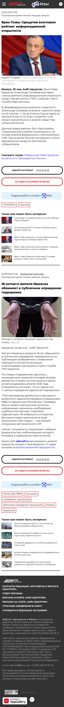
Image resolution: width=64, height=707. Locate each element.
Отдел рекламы (12, 593)
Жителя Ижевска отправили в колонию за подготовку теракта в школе (33, 534)
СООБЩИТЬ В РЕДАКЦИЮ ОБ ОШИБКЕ (24, 610)
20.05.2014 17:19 (9, 12)
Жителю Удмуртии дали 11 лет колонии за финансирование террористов (33, 524)
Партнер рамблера (28, 692)
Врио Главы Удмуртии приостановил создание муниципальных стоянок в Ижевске (36, 248)
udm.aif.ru (22, 441)
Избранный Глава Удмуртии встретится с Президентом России (30, 157)
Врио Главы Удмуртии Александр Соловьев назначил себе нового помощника (34, 257)
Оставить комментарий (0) (32, 181)
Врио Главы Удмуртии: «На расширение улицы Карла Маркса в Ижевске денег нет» (36, 238)
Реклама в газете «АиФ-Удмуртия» (24, 597)
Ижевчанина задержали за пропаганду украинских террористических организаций (35, 563)
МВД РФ (14, 342)
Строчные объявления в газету (22, 606)
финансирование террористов (35, 447)
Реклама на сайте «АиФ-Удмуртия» (24, 601)
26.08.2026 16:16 (9, 274)
